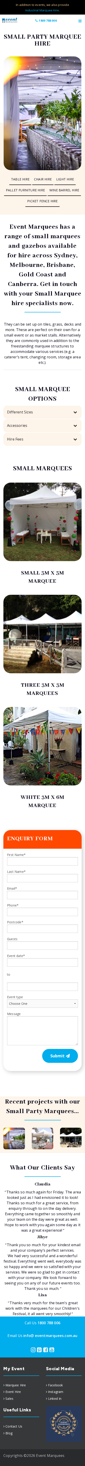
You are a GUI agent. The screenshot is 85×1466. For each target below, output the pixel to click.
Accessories (17, 425)
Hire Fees (15, 439)
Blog (8, 1433)
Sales (9, 1398)
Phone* (13, 905)
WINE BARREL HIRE (64, 190)
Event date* (16, 956)
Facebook (55, 1385)
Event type (15, 997)
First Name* (16, 855)
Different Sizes (20, 412)
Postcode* (15, 922)
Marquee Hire (15, 1385)
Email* (12, 888)
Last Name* (16, 871)
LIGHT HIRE (65, 179)
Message (14, 1014)
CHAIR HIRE (43, 179)
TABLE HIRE (20, 179)
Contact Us (13, 1426)
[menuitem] (20, 179)
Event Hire (13, 1392)
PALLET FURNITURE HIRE (25, 190)
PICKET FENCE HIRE (42, 201)
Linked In (55, 1398)
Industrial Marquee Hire (42, 10)
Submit (58, 1055)
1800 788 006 (47, 20)
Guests (12, 939)
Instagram (55, 1392)
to (8, 974)
